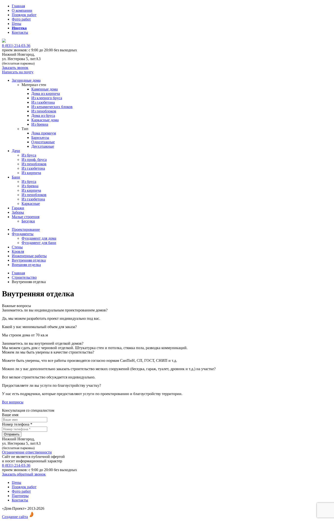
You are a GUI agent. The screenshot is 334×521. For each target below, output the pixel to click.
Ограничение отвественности (27, 452)
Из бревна (39, 124)
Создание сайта (15, 517)
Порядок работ (24, 15)
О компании (22, 10)
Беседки (28, 221)
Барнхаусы (40, 137)
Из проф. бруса (34, 159)
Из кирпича (31, 173)
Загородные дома (26, 80)
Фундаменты (22, 234)
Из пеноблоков (43, 111)
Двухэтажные (42, 146)
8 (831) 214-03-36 (16, 46)
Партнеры (20, 496)
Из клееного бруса (46, 98)
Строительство (24, 277)
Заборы (18, 212)
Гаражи (18, 208)
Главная (18, 6)
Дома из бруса (43, 115)
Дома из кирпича (45, 93)
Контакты (20, 32)
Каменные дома (44, 89)
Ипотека (19, 28)
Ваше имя (10, 415)
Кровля (18, 251)
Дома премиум (43, 133)
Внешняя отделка (26, 265)
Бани (16, 177)
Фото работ (21, 19)
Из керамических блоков (52, 107)
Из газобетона (43, 102)
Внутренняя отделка (29, 260)
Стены (17, 247)
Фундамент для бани (39, 243)
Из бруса (29, 155)
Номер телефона (17, 424)
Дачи (16, 151)
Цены (16, 24)
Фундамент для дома (39, 238)
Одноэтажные (43, 142)
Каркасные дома (45, 120)
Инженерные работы (29, 256)
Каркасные (31, 203)
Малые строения (25, 217)
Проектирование (26, 229)
